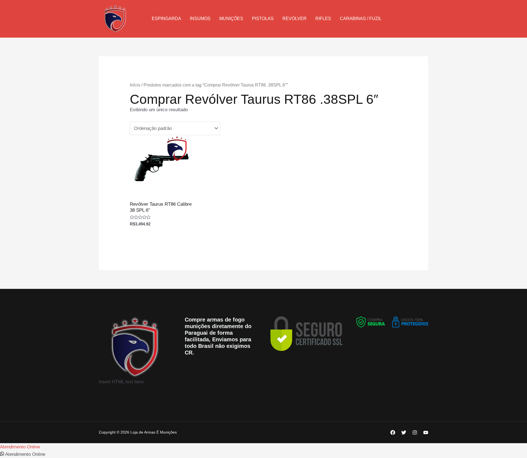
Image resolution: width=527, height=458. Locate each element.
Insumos (200, 18)
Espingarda (166, 18)
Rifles (323, 18)
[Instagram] (414, 432)
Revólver (294, 18)
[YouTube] (425, 432)
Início (135, 85)
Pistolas (263, 18)
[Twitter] (403, 432)
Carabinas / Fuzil (361, 18)
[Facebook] (392, 432)
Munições (231, 18)
